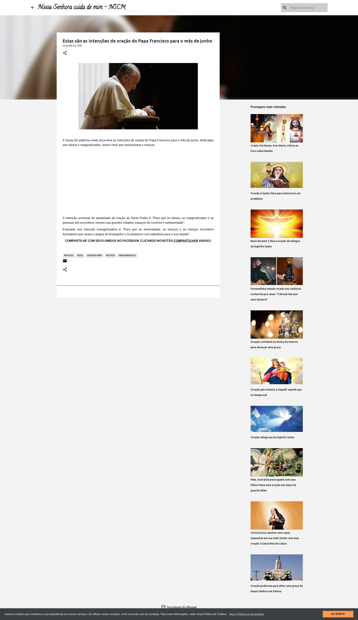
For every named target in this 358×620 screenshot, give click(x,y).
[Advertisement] (138, 181)
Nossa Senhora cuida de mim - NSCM (81, 7)
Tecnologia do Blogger (181, 607)
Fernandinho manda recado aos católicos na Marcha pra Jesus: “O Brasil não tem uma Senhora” (276, 294)
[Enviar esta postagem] (65, 262)
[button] (65, 53)
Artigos (68, 255)
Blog (80, 255)
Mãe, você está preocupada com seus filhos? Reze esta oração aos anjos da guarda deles (273, 485)
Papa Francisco (127, 255)
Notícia (110, 255)
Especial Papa (94, 255)
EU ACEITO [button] (338, 614)
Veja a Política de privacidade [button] (246, 614)
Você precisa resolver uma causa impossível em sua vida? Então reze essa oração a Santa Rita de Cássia (275, 538)
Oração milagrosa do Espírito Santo (272, 437)
